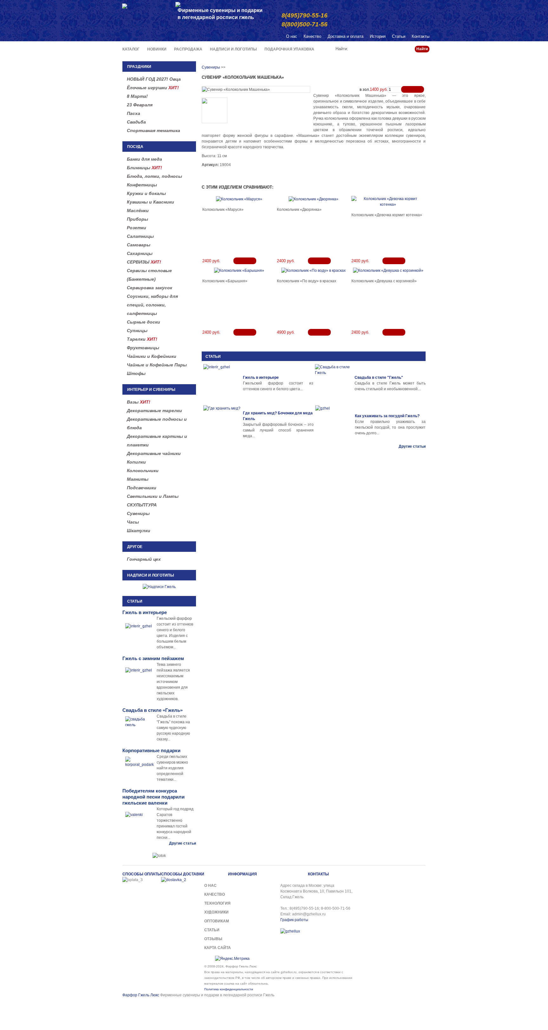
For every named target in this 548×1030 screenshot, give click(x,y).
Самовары (138, 244)
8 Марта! (137, 96)
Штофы (136, 373)
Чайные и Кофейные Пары (157, 364)
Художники (216, 912)
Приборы (137, 219)
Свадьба (136, 121)
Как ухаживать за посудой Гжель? (387, 416)
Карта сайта (217, 948)
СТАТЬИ (213, 356)
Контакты (420, 36)
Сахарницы (140, 253)
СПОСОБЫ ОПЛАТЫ (141, 874)
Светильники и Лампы (153, 496)
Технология (217, 903)
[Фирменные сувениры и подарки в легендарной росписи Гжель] (177, 4)
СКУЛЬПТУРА (142, 504)
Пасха (133, 113)
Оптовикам (216, 921)
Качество (312, 36)
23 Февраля (140, 104)
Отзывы (213, 939)
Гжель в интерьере (261, 377)
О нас (291, 36)
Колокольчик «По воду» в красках (306, 281)
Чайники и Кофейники (151, 356)
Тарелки (142, 339)
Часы (133, 522)
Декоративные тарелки (154, 410)
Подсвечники (141, 487)
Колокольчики (143, 470)
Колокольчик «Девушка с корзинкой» (384, 281)
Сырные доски (143, 321)
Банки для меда (144, 159)
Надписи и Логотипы (233, 49)
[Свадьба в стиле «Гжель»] (334, 383)
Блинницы (144, 167)
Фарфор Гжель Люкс (140, 995)
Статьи (398, 36)
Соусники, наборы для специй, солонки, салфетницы (152, 305)
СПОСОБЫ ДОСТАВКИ (182, 874)
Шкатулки (138, 530)
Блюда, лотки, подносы (154, 176)
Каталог (131, 49)
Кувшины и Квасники (150, 201)
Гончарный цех (144, 559)
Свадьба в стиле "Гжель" (379, 377)
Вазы (138, 402)
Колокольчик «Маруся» (223, 209)
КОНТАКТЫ (318, 874)
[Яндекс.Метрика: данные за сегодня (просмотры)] (232, 958)
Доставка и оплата (345, 36)
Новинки (156, 49)
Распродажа (188, 49)
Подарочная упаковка (289, 49)
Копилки (136, 462)
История (378, 36)
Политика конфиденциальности (228, 989)
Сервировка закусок (149, 287)
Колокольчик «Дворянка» (299, 209)
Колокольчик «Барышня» (224, 281)
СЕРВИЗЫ (144, 261)
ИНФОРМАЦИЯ (242, 874)
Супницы (137, 330)
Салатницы (140, 236)
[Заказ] (412, 89)
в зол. (365, 89)
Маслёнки (138, 210)
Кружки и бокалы (146, 193)
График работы (294, 920)
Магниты (137, 479)
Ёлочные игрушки (153, 87)
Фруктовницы (143, 347)
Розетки (136, 227)
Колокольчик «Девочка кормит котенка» (386, 215)
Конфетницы (142, 184)
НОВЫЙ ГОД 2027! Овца (154, 79)
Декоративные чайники (154, 453)
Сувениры (138, 513)
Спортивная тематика (153, 130)
